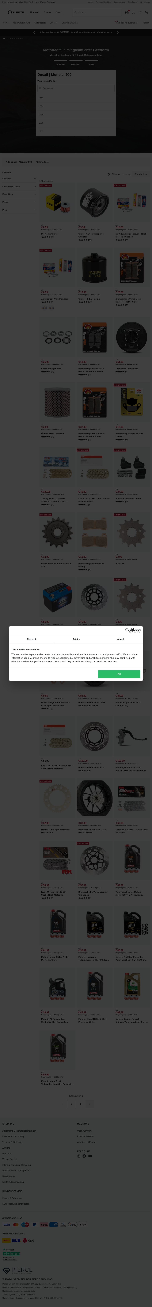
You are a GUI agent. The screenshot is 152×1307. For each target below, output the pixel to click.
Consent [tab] (31, 639)
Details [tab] (76, 639)
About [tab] (120, 639)
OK (119, 674)
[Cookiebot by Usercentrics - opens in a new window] (128, 630)
